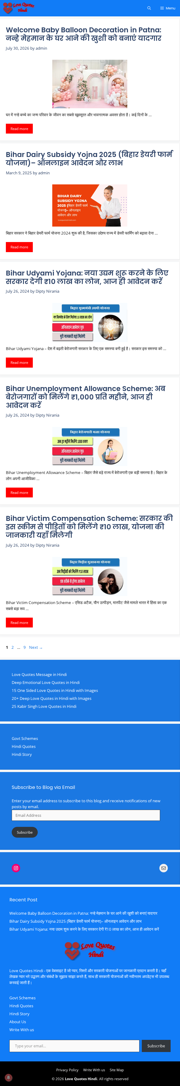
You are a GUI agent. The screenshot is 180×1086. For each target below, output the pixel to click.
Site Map (117, 1069)
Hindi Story (22, 754)
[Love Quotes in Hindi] (18, 8)
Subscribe (25, 832)
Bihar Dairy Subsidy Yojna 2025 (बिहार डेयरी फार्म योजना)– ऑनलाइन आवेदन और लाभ (89, 158)
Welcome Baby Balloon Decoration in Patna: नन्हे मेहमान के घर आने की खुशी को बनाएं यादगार (83, 34)
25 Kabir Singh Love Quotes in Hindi (44, 706)
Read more (19, 128)
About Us (17, 1021)
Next (36, 647)
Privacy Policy (67, 1069)
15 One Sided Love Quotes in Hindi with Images (55, 690)
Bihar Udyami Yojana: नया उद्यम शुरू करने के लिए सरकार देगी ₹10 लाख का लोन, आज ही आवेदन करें (87, 277)
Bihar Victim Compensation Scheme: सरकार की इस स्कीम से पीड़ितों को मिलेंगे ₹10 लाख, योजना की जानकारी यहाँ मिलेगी (89, 526)
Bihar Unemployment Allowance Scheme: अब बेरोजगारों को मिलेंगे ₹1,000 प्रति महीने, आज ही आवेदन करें (85, 397)
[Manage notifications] (8, 1077)
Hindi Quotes (24, 746)
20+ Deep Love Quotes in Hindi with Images (51, 698)
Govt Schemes (25, 738)
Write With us (21, 1029)
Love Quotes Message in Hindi (39, 674)
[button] (149, 8)
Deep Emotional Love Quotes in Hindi (46, 682)
